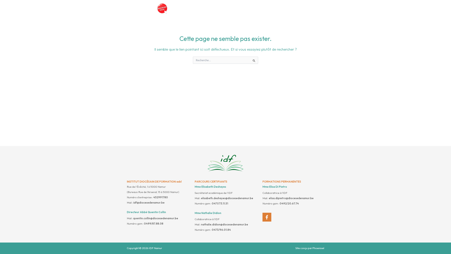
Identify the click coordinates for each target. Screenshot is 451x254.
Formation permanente (305, 8)
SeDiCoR (276, 8)
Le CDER (230, 8)
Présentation (188, 8)
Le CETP (210, 8)
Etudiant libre (253, 8)
